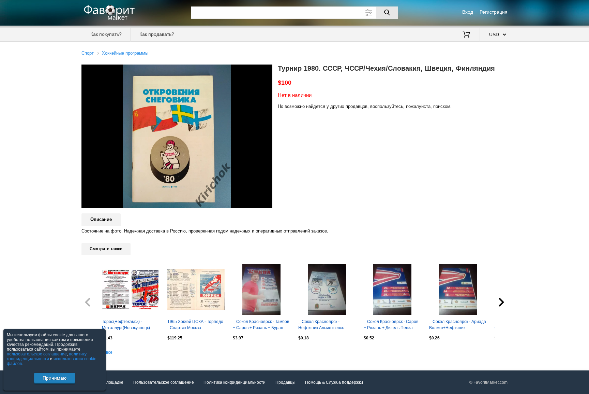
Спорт (87, 53)
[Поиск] (387, 12)
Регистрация (494, 12)
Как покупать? (106, 34)
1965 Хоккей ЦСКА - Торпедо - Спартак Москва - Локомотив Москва (195, 325)
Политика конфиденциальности (234, 382)
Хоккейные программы (125, 53)
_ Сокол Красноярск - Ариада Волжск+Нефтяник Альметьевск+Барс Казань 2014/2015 (457, 325)
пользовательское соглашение (37, 354)
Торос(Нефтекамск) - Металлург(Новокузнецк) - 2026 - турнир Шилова (127, 325)
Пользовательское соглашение (163, 382)
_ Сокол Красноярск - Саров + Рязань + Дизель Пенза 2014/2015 (391, 325)
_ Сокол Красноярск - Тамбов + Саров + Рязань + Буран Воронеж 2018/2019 (261, 325)
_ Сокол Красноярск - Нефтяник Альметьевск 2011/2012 (321, 325)
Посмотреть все (96, 352)
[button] (266, 70)
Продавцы (285, 382)
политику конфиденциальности (47, 356)
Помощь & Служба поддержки (334, 382)
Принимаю (55, 378)
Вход (467, 12)
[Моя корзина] (466, 35)
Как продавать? (156, 34)
